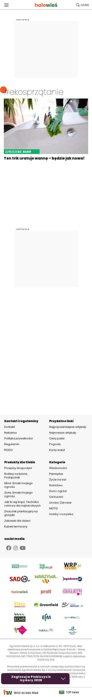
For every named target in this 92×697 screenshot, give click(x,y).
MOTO (53, 508)
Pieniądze (56, 474)
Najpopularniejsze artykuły (67, 427)
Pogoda (55, 444)
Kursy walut (57, 450)
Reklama (10, 433)
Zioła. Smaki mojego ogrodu (18, 494)
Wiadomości (58, 468)
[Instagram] (15, 548)
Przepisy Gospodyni (18, 468)
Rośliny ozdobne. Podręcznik (16, 475)
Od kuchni (56, 497)
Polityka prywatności (18, 438)
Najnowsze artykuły (62, 433)
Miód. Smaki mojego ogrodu (18, 485)
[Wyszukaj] (82, 5)
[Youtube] (22, 548)
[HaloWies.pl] (46, 5)
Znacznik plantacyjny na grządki (21, 513)
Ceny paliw (57, 438)
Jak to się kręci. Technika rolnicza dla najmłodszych (22, 504)
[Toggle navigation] (6, 5)
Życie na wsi (57, 480)
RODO (8, 450)
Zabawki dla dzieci (17, 521)
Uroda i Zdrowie (60, 503)
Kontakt (9, 427)
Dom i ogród (58, 491)
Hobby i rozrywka (61, 514)
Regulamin (11, 444)
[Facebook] (8, 548)
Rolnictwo (56, 485)
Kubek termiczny (16, 526)
